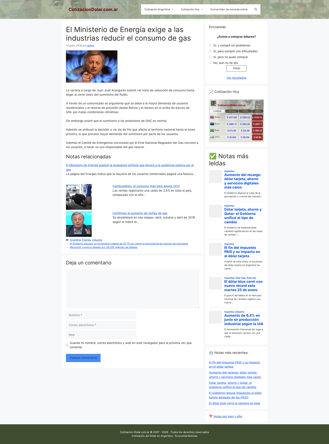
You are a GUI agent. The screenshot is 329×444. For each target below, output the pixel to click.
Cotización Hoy (190, 9)
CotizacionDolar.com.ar (93, 9)
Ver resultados (237, 78)
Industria (97, 239)
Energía (86, 239)
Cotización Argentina (157, 9)
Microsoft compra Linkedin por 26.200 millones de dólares (103, 247)
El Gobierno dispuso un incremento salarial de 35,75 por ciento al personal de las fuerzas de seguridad (129, 243)
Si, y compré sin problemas (232, 45)
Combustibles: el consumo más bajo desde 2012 (146, 186)
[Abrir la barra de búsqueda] (255, 9)
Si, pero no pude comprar (230, 57)
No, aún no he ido (225, 63)
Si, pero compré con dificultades (235, 51)
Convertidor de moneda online (229, 9)
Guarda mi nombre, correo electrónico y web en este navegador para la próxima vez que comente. (131, 345)
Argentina (75, 239)
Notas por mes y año (228, 416)
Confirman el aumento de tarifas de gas (140, 213)
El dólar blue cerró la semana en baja (234, 403)
